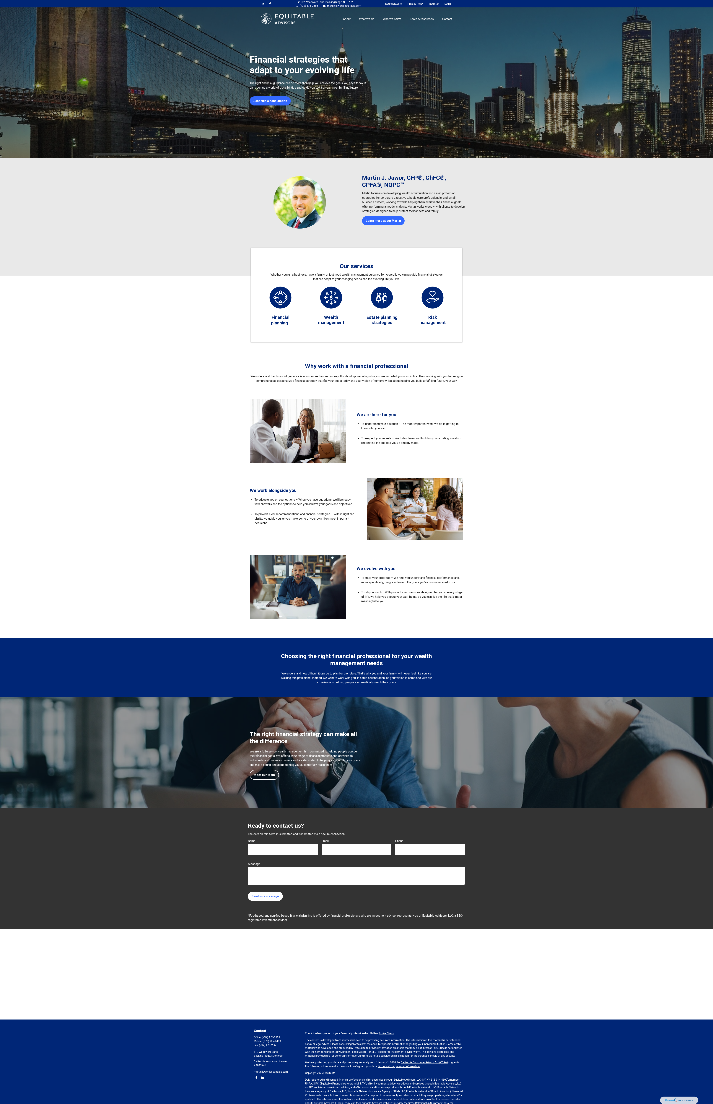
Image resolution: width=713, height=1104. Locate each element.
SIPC (316, 1083)
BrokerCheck (386, 1033)
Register (434, 3)
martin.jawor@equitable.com (344, 5)
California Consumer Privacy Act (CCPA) (424, 1062)
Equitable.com (393, 3)
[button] (346, 18)
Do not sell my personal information (399, 1066)
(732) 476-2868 (309, 5)
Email (325, 841)
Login (448, 3)
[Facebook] (270, 3)
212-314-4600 (439, 1079)
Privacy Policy (416, 3)
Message (254, 864)
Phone (399, 841)
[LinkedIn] (262, 3)
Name (251, 841)
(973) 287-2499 (272, 1041)
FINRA (308, 1083)
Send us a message (265, 896)
